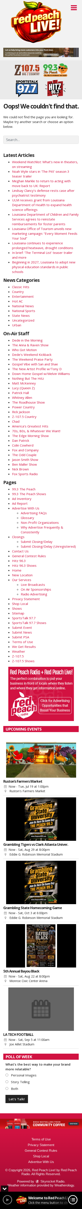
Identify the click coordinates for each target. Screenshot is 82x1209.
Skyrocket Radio (52, 1181)
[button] (74, 7)
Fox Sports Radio (25, 474)
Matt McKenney (24, 383)
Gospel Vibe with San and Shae (35, 364)
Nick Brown (20, 469)
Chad (15, 421)
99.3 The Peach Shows (29, 494)
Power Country (23, 407)
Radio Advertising (34, 594)
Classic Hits (20, 287)
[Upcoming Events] (41, 756)
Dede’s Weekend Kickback (31, 354)
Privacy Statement (26, 599)
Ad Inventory (21, 498)
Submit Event (22, 627)
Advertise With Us (25, 508)
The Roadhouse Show (28, 402)
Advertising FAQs (34, 513)
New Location (22, 575)
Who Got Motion (24, 350)
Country (18, 291)
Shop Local (20, 603)
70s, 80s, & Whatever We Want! (36, 431)
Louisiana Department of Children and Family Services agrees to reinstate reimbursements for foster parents (45, 219)
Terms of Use (22, 642)
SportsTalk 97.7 (24, 618)
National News (23, 306)
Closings (18, 537)
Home (16, 570)
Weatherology (64, 1185)
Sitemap (18, 613)
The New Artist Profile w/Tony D (37, 369)
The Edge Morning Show (30, 436)
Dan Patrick (20, 440)
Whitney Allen (22, 397)
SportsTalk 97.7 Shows (29, 623)
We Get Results (24, 646)
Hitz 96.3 (19, 561)
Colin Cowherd (22, 445)
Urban (16, 325)
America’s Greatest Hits (30, 426)
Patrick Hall (20, 393)
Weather (18, 651)
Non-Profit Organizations (40, 522)
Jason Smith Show (25, 459)
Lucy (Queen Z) (23, 388)
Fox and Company (25, 450)
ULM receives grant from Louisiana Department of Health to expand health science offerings (42, 205)
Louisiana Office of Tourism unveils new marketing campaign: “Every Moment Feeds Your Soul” (44, 233)
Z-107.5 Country (24, 416)
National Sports (23, 311)
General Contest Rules (29, 556)
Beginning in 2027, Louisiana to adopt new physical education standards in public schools (43, 267)
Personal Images (23, 1075)
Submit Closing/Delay (36, 541)
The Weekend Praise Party (32, 359)
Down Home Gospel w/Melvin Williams (41, 373)
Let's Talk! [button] (17, 1099)
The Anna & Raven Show (30, 345)
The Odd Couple (24, 455)
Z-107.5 (18, 656)
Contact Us (20, 551)
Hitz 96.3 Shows (24, 565)
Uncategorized (23, 320)
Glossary (27, 518)
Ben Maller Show (24, 464)
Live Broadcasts (33, 584)
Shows (17, 608)
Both (14, 1088)
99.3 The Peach (23, 489)
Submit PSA (20, 637)
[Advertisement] (41, 52)
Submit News (22, 632)
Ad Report (20, 503)
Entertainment (23, 296)
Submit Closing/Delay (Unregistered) (48, 546)
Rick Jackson (21, 412)
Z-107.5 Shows (23, 661)
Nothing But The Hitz (28, 378)
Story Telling (20, 1082)
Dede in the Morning (27, 340)
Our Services (21, 580)
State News (21, 315)
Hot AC (17, 301)
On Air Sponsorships (36, 589)
